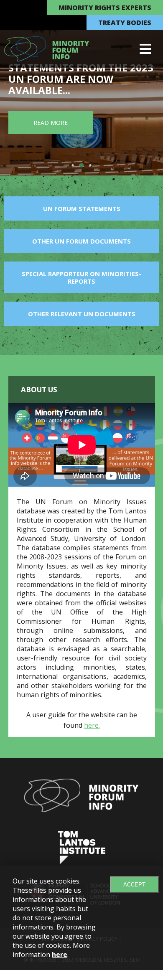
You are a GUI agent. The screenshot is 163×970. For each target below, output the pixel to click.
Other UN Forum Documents (81, 241)
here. (92, 725)
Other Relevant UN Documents (81, 314)
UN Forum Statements (81, 208)
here (59, 954)
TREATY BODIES (124, 22)
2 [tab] (82, 165)
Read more (50, 123)
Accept (134, 884)
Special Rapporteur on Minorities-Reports (81, 277)
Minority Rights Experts (105, 7)
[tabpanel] (81, 87)
